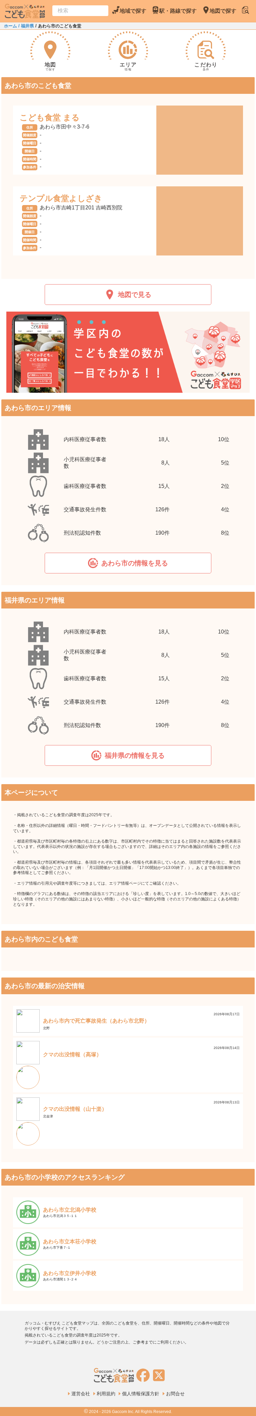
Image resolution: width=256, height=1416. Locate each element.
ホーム (10, 25)
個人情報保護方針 (140, 1393)
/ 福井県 (25, 25)
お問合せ (175, 1393)
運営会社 (80, 1393)
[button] (128, 563)
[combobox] (80, 10)
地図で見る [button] (134, 294)
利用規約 (106, 1393)
